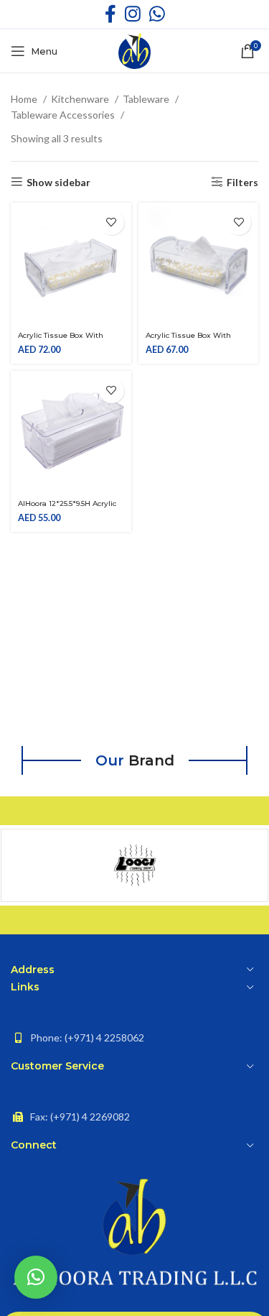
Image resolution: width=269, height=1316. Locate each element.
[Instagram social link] (133, 14)
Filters (242, 182)
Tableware (147, 99)
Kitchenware (81, 99)
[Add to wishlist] (111, 222)
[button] (35, 1277)
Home (25, 99)
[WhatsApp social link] (157, 14)
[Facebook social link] (110, 14)
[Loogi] (135, 865)
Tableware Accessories (64, 115)
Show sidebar (58, 182)
